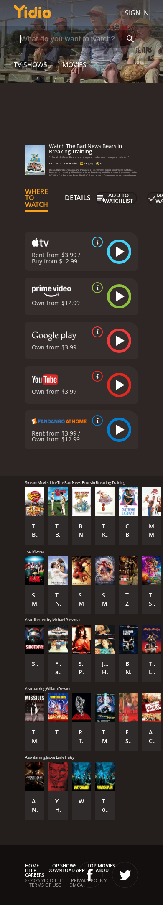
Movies (74, 64)
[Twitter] (125, 875)
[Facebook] (90, 875)
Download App (66, 870)
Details (78, 197)
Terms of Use (45, 885)
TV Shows (30, 64)
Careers (34, 875)
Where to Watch (36, 198)
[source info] (96, 242)
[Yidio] (32, 13)
